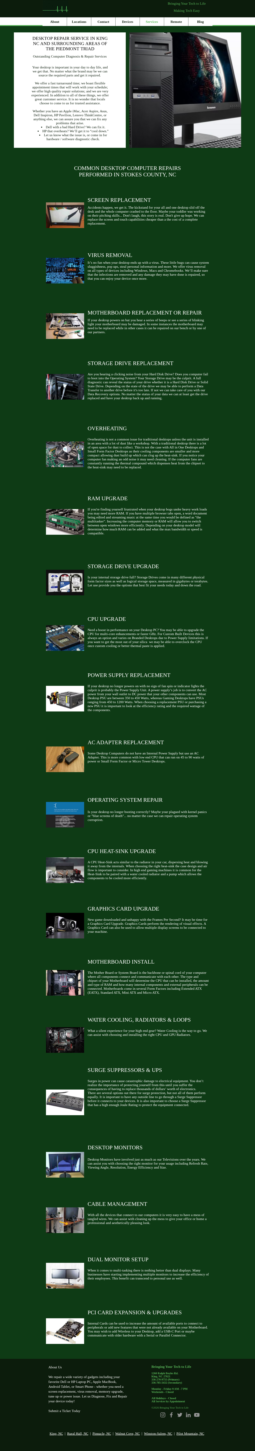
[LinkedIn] (188, 1414)
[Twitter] (179, 1414)
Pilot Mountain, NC (190, 1433)
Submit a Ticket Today (64, 1411)
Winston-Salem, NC (158, 1433)
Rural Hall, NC (77, 1433)
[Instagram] (162, 1414)
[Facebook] (171, 1414)
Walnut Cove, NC (127, 1433)
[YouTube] (196, 1414)
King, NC (56, 1433)
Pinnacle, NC (101, 1433)
